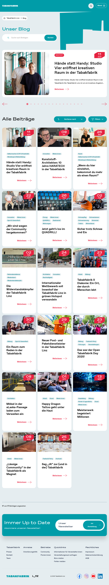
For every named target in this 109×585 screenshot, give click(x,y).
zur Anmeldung (92, 525)
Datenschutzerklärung (94, 555)
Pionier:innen (46, 555)
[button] (4, 104)
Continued (54, 73)
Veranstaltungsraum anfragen (65, 555)
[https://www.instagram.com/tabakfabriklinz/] (86, 576)
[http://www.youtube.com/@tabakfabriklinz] (93, 576)
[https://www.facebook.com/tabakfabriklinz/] (79, 576)
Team (8, 558)
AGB (87, 558)
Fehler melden (59, 561)
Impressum (89, 552)
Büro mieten (59, 558)
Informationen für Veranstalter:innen (68, 552)
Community (45, 552)
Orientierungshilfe (30, 552)
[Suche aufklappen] (91, 6)
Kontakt (9, 555)
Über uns (5, 12)
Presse (9, 552)
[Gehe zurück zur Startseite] (10, 6)
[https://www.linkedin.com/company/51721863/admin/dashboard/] (100, 576)
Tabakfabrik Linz (13, 18)
